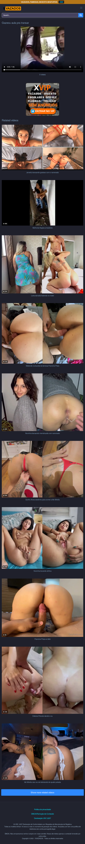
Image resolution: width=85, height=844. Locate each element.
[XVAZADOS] (12, 8)
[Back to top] (81, 839)
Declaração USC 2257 (42, 818)
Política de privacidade (42, 809)
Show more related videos (42, 792)
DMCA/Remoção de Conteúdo (42, 814)
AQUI (61, 2)
